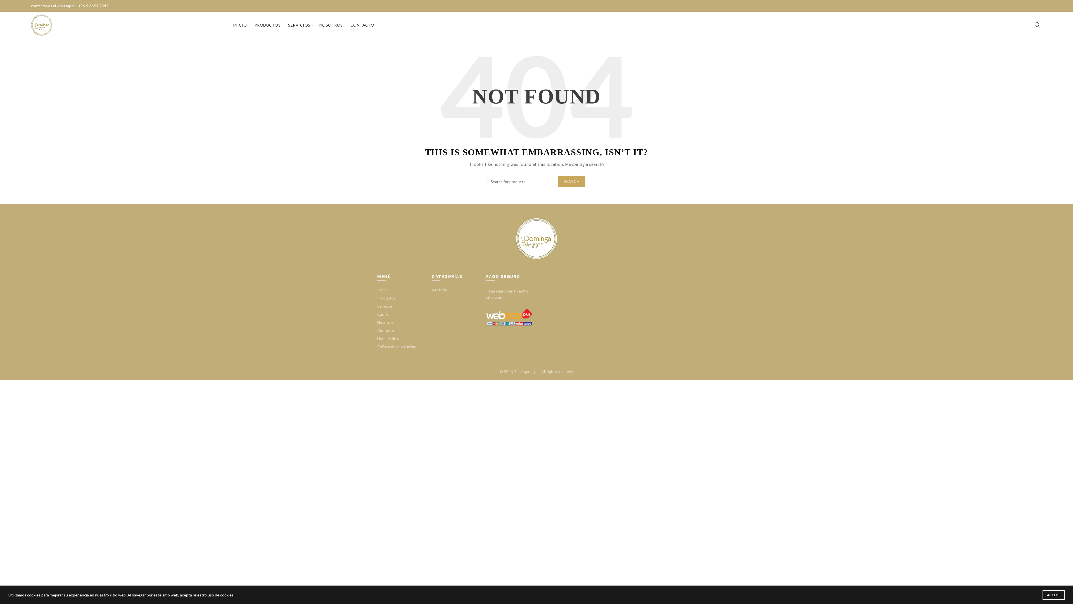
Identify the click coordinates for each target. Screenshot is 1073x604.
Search (572, 181)
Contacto (362, 25)
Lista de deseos (391, 338)
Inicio (240, 25)
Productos (268, 25)
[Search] (1037, 25)
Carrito (383, 314)
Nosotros (331, 25)
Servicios (299, 25)
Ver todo (439, 289)
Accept (1053, 595)
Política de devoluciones (398, 346)
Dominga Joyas (527, 371)
